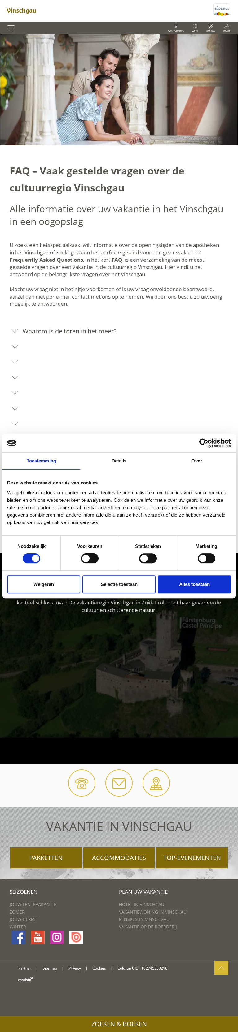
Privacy (74, 968)
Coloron (124, 968)
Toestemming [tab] (41, 460)
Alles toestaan (194, 584)
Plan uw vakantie (143, 891)
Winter (18, 927)
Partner (24, 968)
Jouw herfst (24, 919)
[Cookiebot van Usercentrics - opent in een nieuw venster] (204, 443)
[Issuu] (76, 937)
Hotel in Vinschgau (141, 904)
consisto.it (25, 979)
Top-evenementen (192, 858)
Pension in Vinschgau (144, 919)
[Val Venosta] (106, 11)
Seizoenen (23, 891)
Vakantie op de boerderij (148, 927)
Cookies (99, 968)
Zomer (17, 912)
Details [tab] (119, 460)
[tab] (119, 331)
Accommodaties (119, 858)
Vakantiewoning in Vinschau (153, 912)
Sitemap (50, 968)
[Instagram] (57, 937)
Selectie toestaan (119, 584)
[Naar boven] (221, 968)
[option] (119, 89)
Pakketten (46, 858)
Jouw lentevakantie (33, 904)
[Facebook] (18, 937)
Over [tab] (196, 460)
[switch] (90, 558)
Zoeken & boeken (119, 1024)
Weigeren (43, 584)
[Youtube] (38, 937)
